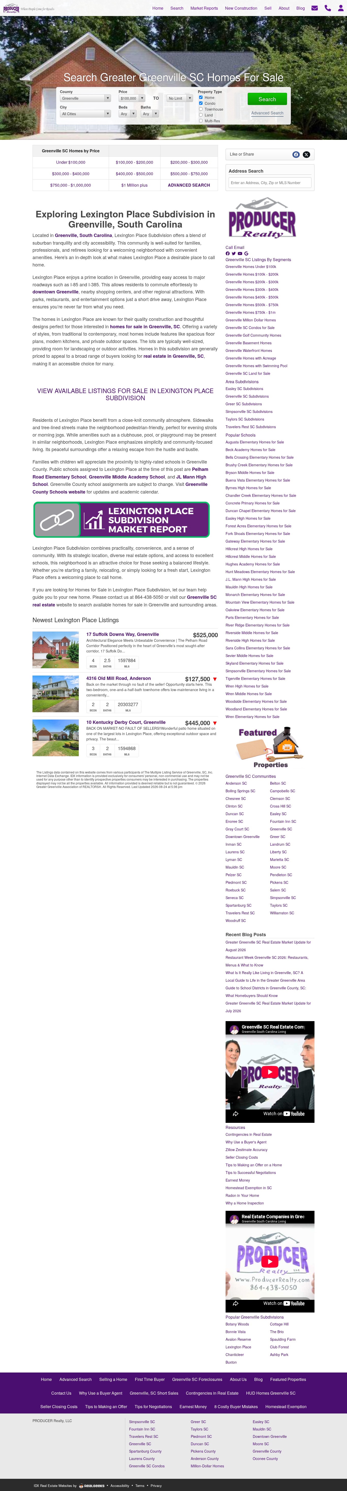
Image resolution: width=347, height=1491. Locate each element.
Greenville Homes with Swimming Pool (256, 365)
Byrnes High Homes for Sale (248, 487)
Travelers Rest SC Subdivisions (251, 426)
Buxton (231, 1362)
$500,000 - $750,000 (189, 173)
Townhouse (213, 109)
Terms (140, 1485)
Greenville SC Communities (251, 776)
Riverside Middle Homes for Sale (252, 632)
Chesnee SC (236, 798)
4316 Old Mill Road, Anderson (118, 678)
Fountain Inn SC (283, 821)
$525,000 (205, 635)
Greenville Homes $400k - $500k (252, 297)
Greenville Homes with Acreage (251, 358)
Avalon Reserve (238, 1339)
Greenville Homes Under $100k (251, 266)
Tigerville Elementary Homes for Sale (255, 678)
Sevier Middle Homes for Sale (249, 655)
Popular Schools (241, 435)
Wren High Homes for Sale (247, 686)
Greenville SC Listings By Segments (258, 259)
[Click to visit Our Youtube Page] (240, 253)
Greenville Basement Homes (249, 342)
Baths (146, 107)
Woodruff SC (236, 920)
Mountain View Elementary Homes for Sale (260, 602)
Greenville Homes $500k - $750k (252, 304)
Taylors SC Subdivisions (245, 419)
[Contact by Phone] (328, 7)
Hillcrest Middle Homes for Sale (251, 556)
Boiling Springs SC (240, 790)
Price (123, 91)
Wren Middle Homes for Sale (249, 693)
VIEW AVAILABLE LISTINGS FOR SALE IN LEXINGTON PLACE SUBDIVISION (125, 394)
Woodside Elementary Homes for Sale (256, 701)
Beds (123, 107)
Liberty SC (278, 851)
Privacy (156, 1485)
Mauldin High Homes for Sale (249, 586)
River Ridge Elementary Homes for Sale (258, 625)
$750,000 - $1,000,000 (70, 185)
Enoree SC (234, 821)
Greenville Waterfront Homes (249, 350)
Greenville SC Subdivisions (247, 396)
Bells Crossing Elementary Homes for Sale (260, 457)
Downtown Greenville (243, 836)
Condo (209, 103)
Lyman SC (234, 859)
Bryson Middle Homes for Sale (250, 472)
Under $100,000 (70, 162)
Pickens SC (279, 882)
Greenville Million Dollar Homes (251, 319)
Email (239, 247)
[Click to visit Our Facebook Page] (228, 253)
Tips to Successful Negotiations (251, 1172)
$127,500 (201, 679)
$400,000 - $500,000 (134, 173)
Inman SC (234, 844)
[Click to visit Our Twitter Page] (234, 253)
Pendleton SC (281, 874)
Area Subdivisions (242, 381)
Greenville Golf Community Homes (253, 335)
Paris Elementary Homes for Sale (252, 617)
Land (208, 114)
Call (229, 247)
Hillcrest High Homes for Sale (249, 548)
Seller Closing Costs (242, 1157)
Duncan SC (235, 813)
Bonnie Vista (236, 1331)
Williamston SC (282, 912)
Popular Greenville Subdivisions (255, 1317)
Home (209, 97)
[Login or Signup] (341, 7)
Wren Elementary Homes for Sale (252, 716)
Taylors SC (279, 905)
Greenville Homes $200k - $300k (252, 281)
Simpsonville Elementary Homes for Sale (258, 670)
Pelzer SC (234, 874)
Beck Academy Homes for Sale (250, 449)
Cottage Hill (279, 1323)
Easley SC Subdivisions (244, 388)
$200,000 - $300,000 (189, 162)
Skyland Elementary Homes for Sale (254, 663)
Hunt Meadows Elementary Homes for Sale (260, 571)
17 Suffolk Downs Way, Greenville (122, 634)
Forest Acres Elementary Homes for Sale (258, 525)
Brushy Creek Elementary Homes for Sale (259, 464)
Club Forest (279, 1346)
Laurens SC (235, 851)
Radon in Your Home (242, 1195)
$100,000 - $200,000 (134, 162)
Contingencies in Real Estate (249, 1134)
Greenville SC (281, 828)
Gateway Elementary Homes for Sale (255, 541)
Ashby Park (279, 1354)
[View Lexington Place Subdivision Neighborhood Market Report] (121, 519)
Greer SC (277, 836)
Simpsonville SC (283, 897)
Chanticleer (235, 1354)
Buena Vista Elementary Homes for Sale (258, 480)
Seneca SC (235, 897)
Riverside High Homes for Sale (250, 640)
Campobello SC (282, 790)
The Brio (277, 1331)
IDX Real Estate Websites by (56, 1485)
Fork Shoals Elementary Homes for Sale (258, 533)
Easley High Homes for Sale (248, 518)
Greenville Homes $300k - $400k (252, 289)
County (66, 91)
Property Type (210, 91)
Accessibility (120, 1485)
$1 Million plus (134, 185)
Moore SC (278, 867)
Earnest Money (238, 1180)
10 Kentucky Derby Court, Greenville (126, 722)
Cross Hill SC (280, 806)
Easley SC (278, 813)
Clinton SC (234, 806)
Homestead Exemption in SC (249, 1187)
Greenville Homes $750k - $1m (251, 312)
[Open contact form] (314, 7)
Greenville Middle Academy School (127, 476)
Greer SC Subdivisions (244, 403)
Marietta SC (279, 859)
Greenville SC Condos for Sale (250, 327)
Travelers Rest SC (240, 912)
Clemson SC (280, 798)
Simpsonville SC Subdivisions (249, 411)
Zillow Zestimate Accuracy (246, 1149)
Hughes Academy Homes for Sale (253, 563)
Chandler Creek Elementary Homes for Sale (261, 495)
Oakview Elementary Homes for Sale (255, 609)
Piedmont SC (236, 882)
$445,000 (201, 723)
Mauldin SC (235, 867)
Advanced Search (267, 113)
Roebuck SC (236, 889)
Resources (235, 1127)
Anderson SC (236, 783)
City (63, 107)
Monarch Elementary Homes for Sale (255, 594)
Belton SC (278, 783)
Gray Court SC (237, 828)
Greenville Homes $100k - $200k (252, 274)
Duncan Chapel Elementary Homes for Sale (261, 510)
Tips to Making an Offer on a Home (254, 1164)
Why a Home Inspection (245, 1202)
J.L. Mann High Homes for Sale (251, 579)
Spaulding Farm (283, 1339)
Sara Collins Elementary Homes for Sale (258, 647)
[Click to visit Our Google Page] (246, 253)
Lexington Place (238, 1346)
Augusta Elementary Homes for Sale (255, 441)
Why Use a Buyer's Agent (246, 1141)
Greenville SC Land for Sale (248, 373)
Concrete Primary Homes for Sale (253, 502)
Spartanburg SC (238, 905)
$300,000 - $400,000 (70, 173)
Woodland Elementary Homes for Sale (256, 708)
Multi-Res (212, 120)
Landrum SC (280, 844)
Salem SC (278, 889)
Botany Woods (237, 1323)
